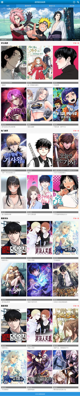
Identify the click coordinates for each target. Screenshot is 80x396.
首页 (8, 6)
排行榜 (72, 6)
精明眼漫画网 (40, 2)
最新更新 (28, 6)
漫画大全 (52, 6)
